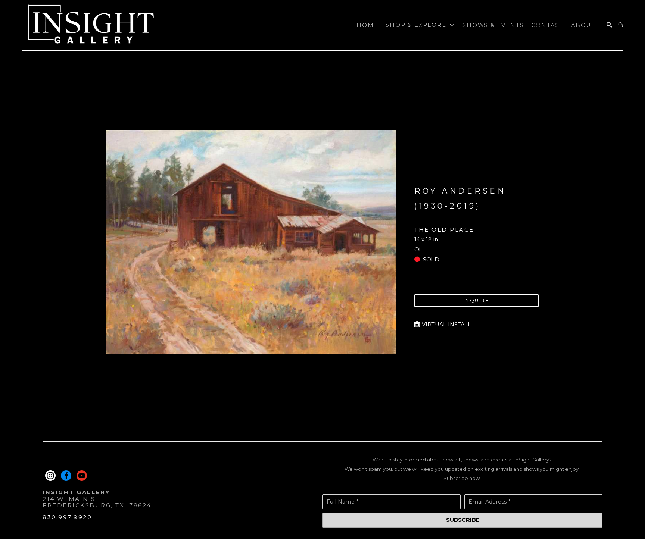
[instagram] (50, 475)
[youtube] (82, 475)
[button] (420, 25)
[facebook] (66, 475)
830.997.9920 (67, 517)
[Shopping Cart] (620, 25)
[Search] (609, 25)
